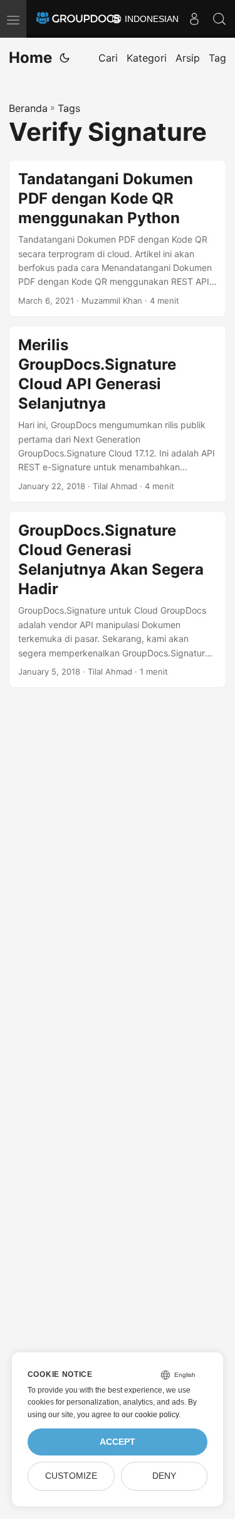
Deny (164, 1476)
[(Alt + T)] (64, 58)
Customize (71, 1476)
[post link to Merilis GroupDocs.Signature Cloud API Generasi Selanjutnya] (117, 414)
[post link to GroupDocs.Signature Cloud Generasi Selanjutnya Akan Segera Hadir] (117, 599)
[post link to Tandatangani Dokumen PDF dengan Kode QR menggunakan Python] (117, 238)
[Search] (219, 19)
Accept (117, 1442)
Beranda (28, 108)
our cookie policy (150, 1414)
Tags (69, 108)
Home (30, 57)
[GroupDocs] (78, 19)
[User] (194, 19)
